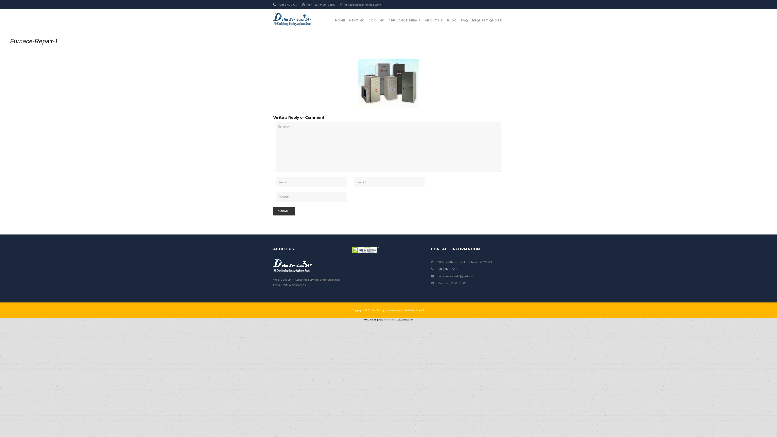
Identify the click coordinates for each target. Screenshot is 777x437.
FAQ (464, 20)
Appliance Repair (404, 20)
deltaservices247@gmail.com (362, 4)
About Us (434, 20)
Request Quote (487, 20)
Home (340, 20)
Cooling (376, 20)
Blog (452, 20)
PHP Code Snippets (373, 319)
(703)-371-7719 (287, 4)
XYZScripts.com (405, 319)
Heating (356, 20)
